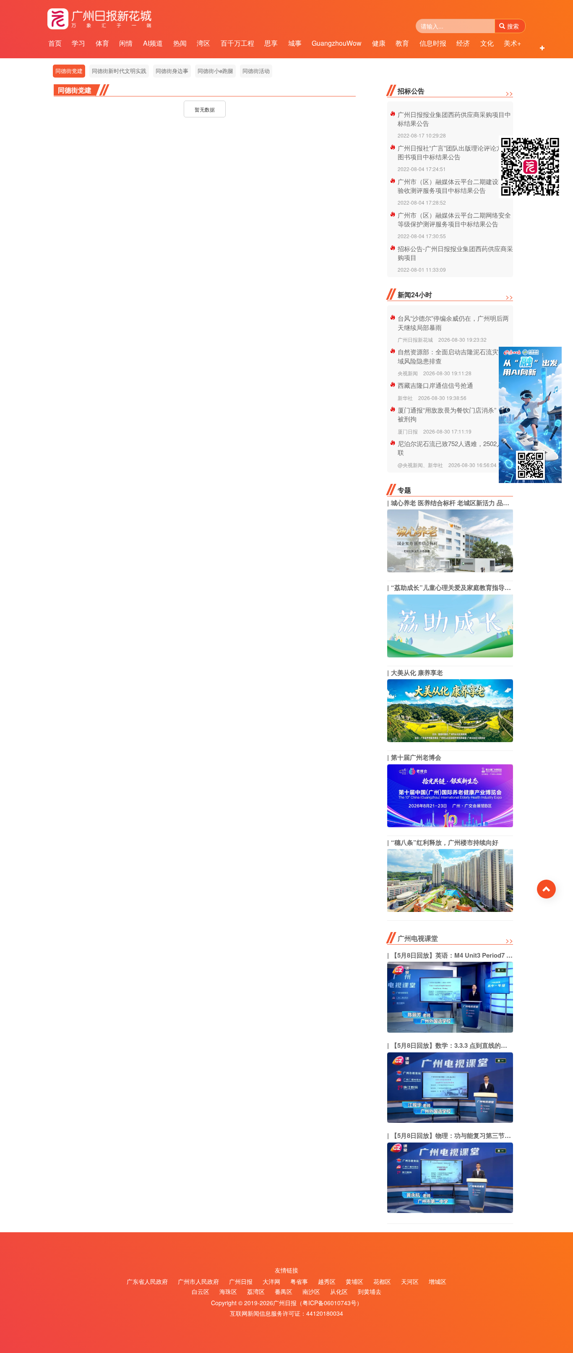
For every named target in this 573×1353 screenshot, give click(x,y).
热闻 (180, 43)
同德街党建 (69, 71)
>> (509, 93)
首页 (55, 43)
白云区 (200, 1291)
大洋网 (271, 1281)
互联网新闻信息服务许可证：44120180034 (286, 1313)
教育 (402, 43)
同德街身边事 (172, 71)
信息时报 (432, 43)
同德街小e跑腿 (215, 71)
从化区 (339, 1291)
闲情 (126, 43)
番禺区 (283, 1291)
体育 (102, 43)
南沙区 (311, 1291)
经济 (463, 43)
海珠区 (228, 1291)
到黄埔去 (369, 1291)
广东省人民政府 (147, 1281)
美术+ (512, 43)
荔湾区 (256, 1291)
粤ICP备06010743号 (329, 1302)
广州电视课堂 (418, 938)
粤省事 (299, 1281)
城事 (295, 43)
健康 (378, 43)
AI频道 (153, 43)
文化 (487, 43)
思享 (271, 43)
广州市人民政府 (198, 1281)
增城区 (437, 1281)
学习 (78, 43)
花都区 (382, 1281)
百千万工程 (237, 43)
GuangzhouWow (337, 43)
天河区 (410, 1281)
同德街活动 (256, 71)
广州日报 (241, 1281)
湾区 (203, 43)
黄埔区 (354, 1281)
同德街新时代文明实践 (119, 71)
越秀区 (327, 1281)
